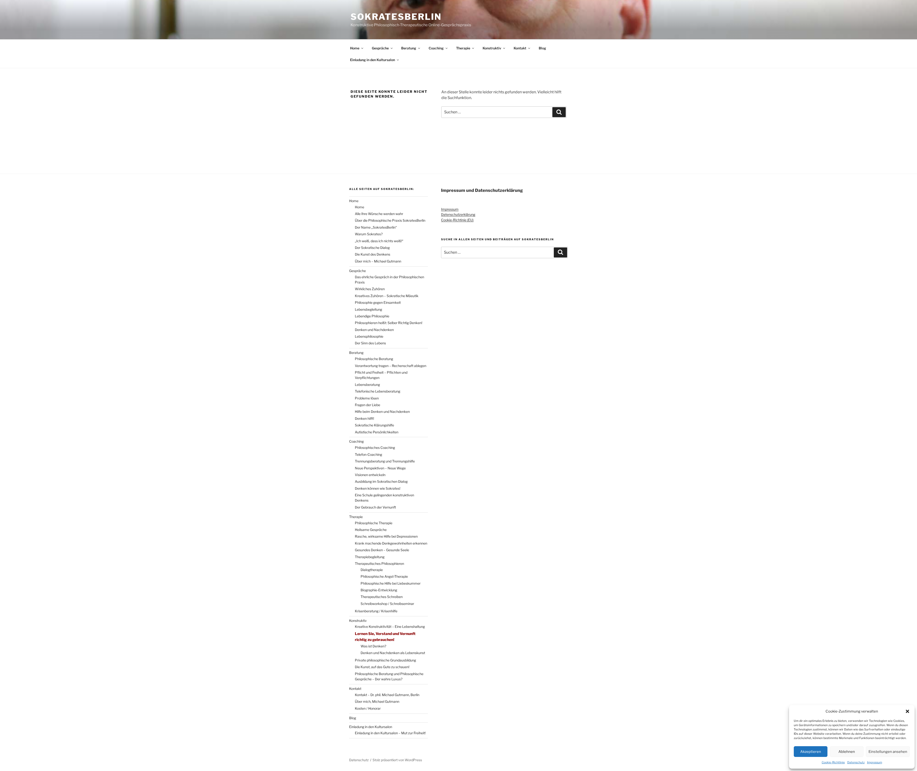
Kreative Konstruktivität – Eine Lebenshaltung (390, 626)
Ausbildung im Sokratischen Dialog (381, 481)
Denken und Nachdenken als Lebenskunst (393, 653)
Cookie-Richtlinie (833, 762)
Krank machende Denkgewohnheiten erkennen (391, 543)
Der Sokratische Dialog (372, 248)
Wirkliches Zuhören (370, 289)
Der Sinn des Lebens (370, 343)
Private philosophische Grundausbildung (385, 660)
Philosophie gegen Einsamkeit (378, 302)
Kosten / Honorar (368, 708)
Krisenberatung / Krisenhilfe (376, 611)
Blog (542, 48)
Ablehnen (846, 752)
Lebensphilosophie (369, 336)
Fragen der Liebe (367, 405)
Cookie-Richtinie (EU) (457, 220)
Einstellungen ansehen (888, 752)
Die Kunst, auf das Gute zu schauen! (382, 667)
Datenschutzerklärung (458, 214)
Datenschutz (856, 762)
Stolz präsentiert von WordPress (397, 760)
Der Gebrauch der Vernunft (375, 507)
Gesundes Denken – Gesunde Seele (382, 550)
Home (354, 48)
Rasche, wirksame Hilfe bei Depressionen (386, 536)
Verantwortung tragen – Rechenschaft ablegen (390, 366)
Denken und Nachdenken (374, 330)
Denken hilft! (364, 418)
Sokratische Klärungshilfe (374, 425)
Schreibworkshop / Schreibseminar (387, 604)
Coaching (436, 48)
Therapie (463, 48)
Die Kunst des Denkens (372, 254)
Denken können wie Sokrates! (377, 488)
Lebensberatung (367, 385)
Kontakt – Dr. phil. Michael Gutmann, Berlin (387, 695)
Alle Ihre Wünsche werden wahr (379, 214)
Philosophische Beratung (374, 359)
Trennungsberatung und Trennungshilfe (385, 461)
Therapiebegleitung (369, 557)
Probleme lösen (367, 398)
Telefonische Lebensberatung (377, 391)
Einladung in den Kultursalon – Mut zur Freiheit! (390, 733)
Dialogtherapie (372, 570)
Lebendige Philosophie (372, 316)
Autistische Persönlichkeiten (376, 432)
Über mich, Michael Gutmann (377, 701)
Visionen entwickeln (370, 475)
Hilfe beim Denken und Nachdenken (382, 411)
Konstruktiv (492, 48)
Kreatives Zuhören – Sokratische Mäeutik (386, 296)
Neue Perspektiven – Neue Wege (380, 468)
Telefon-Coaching (368, 454)
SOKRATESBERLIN (396, 16)
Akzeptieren (810, 752)
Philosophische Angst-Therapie (384, 576)
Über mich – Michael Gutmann (378, 261)
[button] (907, 711)
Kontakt (520, 48)
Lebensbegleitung (368, 309)
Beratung (408, 48)
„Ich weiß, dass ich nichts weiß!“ (379, 241)
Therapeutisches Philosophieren (379, 563)
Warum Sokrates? (369, 234)
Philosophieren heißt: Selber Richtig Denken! (388, 323)
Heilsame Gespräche (371, 530)
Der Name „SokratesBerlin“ (376, 227)
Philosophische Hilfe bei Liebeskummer (391, 583)
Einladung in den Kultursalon (372, 60)
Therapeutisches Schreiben (382, 597)
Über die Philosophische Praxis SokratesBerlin (390, 220)
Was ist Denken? (373, 646)
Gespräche (380, 48)
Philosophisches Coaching (375, 448)
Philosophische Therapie (373, 523)
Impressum (874, 762)
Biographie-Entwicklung (379, 590)
